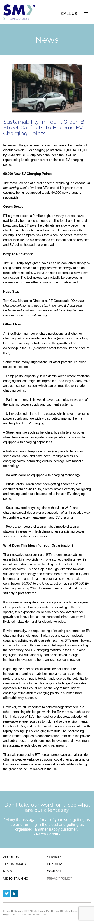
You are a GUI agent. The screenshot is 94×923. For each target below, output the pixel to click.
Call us (69, 13)
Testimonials (14, 864)
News (7, 871)
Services (54, 857)
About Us (11, 857)
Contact (54, 871)
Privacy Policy (59, 878)
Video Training (15, 878)
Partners (55, 864)
